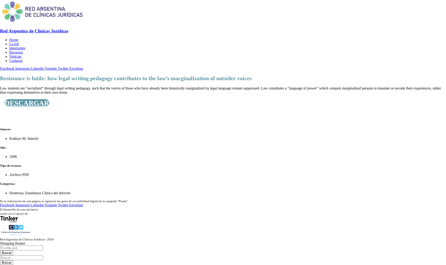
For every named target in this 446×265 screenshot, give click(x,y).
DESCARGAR (27, 103)
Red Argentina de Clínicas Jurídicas (34, 31)
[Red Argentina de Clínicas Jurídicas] (42, 22)
